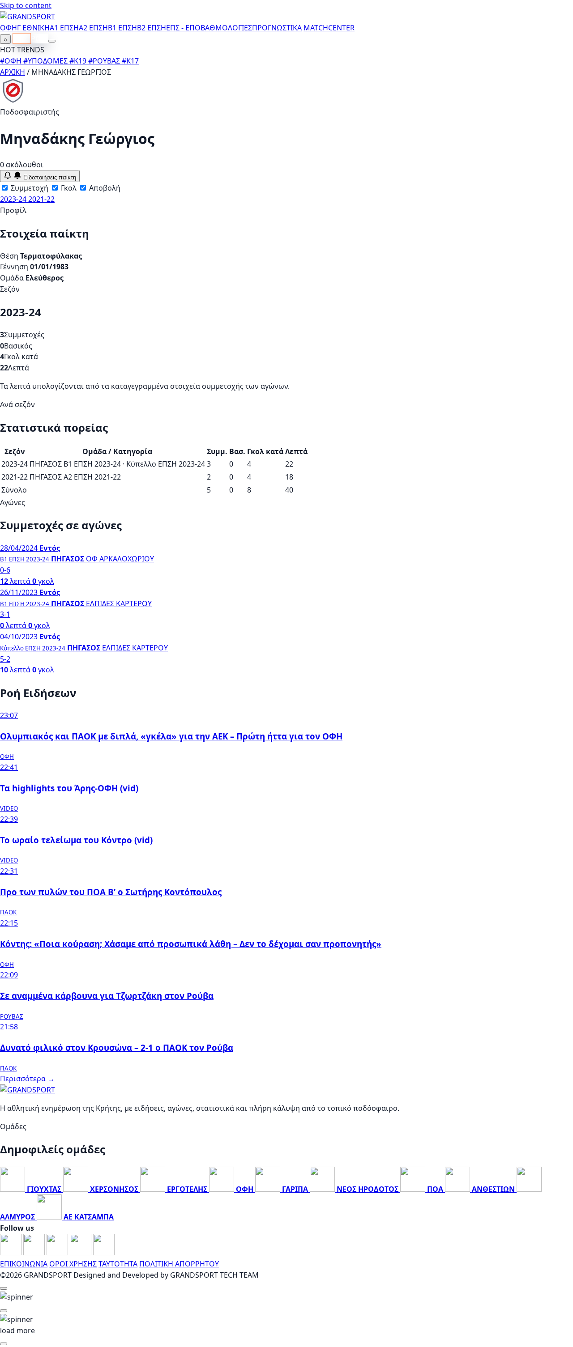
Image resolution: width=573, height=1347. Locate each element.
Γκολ (68, 188)
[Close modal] (3, 1288)
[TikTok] (104, 1253)
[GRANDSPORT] (27, 16)
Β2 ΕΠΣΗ (151, 28)
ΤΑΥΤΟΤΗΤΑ (117, 1264)
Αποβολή (103, 188)
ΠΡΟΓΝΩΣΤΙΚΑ (277, 28)
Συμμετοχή (28, 188)
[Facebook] (11, 1253)
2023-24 (14, 199)
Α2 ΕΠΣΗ (93, 28)
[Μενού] (52, 41)
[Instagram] (35, 1253)
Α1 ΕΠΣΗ (64, 28)
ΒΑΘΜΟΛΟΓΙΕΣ (226, 28)
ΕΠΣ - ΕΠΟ (183, 28)
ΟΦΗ (8, 28)
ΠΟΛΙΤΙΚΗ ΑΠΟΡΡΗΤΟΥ (179, 1264)
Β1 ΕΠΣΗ (122, 28)
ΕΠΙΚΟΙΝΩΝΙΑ (23, 1264)
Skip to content (25, 5)
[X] (81, 1253)
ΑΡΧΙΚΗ (12, 72)
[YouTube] (58, 1253)
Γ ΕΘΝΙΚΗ (33, 28)
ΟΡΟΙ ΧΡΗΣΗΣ (73, 1264)
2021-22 (41, 199)
